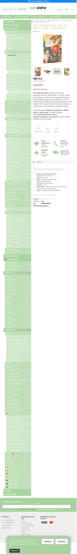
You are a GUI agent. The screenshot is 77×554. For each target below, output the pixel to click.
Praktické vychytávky (13, 269)
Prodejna (23, 532)
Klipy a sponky (10, 252)
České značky (10, 273)
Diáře (8, 52)
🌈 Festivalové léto (12, 259)
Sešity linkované (13, 139)
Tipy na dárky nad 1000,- (13, 410)
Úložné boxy (11, 129)
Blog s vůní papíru (26, 534)
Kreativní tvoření (13, 336)
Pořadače (11, 115)
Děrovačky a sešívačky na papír (16, 189)
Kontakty (23, 521)
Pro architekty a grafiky (13, 390)
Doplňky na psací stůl (14, 236)
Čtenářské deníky (13, 175)
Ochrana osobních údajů (27, 526)
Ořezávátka (10, 195)
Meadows (9, 296)
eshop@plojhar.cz (9, 520)
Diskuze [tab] (39, 162)
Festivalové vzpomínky (13, 266)
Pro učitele (9, 397)
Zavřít (43, 124)
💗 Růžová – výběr (12, 487)
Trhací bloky (11, 165)
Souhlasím (61, 541)
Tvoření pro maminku (14, 450)
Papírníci (9, 306)
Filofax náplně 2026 (15, 92)
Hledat (15, 9)
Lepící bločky (10, 249)
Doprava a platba (25, 530)
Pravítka (8, 202)
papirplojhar (8, 528)
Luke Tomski (10, 283)
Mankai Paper (10, 286)
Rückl (8, 310)
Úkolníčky (11, 172)
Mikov (8, 300)
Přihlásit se (72, 506)
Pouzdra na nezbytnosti (15, 430)
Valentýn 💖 (10, 454)
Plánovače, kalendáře (14, 68)
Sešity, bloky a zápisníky (14, 135)
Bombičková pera (13, 242)
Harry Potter (10, 460)
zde (10, 546)
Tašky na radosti (13, 437)
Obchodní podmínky (26, 523)
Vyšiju (8, 316)
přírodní (10, 45)
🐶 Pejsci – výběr (11, 467)
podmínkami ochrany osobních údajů (47, 509)
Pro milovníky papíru (12, 377)
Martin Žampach (11, 290)
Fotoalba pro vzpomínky (15, 427)
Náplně (10, 246)
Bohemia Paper (11, 279)
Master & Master (11, 293)
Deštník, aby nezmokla (15, 440)
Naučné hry (9, 206)
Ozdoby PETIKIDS (13, 132)
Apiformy (9, 326)
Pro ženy (9, 367)
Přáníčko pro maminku (15, 420)
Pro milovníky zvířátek (13, 373)
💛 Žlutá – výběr (11, 477)
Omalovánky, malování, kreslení (18, 343)
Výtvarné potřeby (11, 256)
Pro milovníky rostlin (12, 393)
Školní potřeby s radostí (15, 347)
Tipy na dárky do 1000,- (13, 407)
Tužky (9, 216)
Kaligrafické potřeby (14, 232)
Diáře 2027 (11, 98)
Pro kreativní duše (11, 387)
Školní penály (12, 122)
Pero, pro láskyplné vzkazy (16, 444)
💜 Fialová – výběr (12, 480)
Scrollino (9, 323)
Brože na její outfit (13, 433)
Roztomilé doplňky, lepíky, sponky (18, 423)
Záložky (8, 109)
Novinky (8, 491)
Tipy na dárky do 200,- (13, 400)
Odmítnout (48, 541)
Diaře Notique (12, 82)
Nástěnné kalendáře (15, 72)
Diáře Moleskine (13, 85)
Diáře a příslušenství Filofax (16, 89)
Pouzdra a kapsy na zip (15, 125)
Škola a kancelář (11, 28)
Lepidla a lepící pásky (13, 199)
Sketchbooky (12, 155)
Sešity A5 (11, 179)
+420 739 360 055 (9, 522)
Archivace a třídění (12, 112)
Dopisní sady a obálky (13, 182)
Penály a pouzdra (11, 119)
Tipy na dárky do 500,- (13, 403)
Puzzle (10, 209)
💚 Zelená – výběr (12, 474)
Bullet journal (11, 35)
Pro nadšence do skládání (14, 383)
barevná (10, 42)
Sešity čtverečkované (14, 145)
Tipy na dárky (10, 330)
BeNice (8, 276)
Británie (8, 457)
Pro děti (8, 333)
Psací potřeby (10, 212)
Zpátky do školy (11, 494)
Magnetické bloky (13, 159)
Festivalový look (11, 263)
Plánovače (11, 152)
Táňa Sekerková (11, 313)
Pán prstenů (10, 464)
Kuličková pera (12, 229)
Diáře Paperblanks (13, 78)
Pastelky (9, 105)
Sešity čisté (11, 142)
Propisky (10, 222)
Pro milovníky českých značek (15, 380)
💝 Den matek (10, 413)
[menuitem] (6, 17)
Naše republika (10, 320)
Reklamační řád (25, 528)
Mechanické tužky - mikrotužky (17, 219)
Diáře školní (11, 75)
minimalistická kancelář (15, 38)
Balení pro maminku (14, 417)
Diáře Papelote (12, 95)
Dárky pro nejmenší (14, 357)
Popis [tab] (33, 162)
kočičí (9, 48)
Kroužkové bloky (13, 162)
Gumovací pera (12, 239)
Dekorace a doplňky (12, 25)
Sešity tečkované (13, 149)
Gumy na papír (10, 192)
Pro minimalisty (11, 370)
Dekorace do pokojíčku (15, 353)
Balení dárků (9, 21)
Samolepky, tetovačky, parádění (17, 340)
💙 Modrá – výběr (11, 484)
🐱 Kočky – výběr (11, 470)
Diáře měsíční (12, 62)
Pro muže (9, 363)
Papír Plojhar (8, 525)
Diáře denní (11, 58)
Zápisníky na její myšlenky (16, 447)
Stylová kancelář (11, 32)
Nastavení (14, 550)
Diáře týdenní (12, 55)
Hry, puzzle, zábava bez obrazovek (18, 350)
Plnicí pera (11, 226)
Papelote (9, 303)
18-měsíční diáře (13, 65)
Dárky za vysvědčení (14, 360)
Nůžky (8, 185)
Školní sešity (12, 169)
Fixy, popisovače (11, 102)
